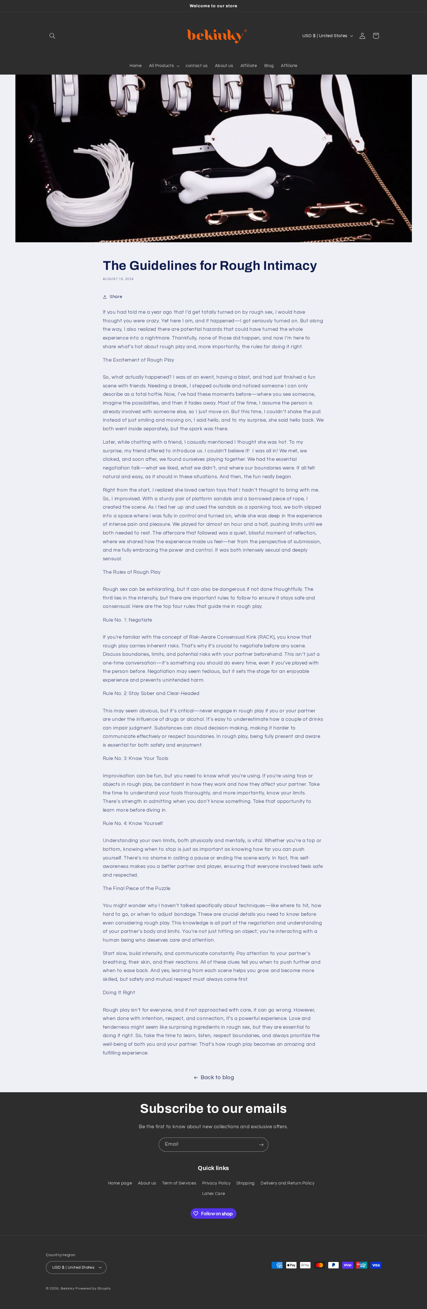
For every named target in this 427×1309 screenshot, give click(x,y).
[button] (52, 35)
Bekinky (67, 1288)
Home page (120, 1183)
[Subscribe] (261, 1145)
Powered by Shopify (93, 1288)
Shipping (245, 1183)
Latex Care (213, 1193)
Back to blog (217, 1077)
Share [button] (116, 297)
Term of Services (179, 1183)
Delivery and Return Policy (287, 1183)
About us (147, 1183)
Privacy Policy (216, 1183)
